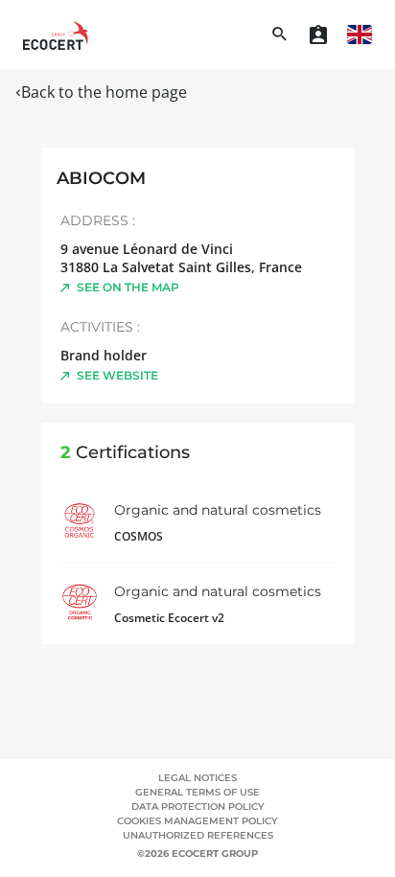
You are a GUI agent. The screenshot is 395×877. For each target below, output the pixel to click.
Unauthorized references (198, 835)
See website (117, 375)
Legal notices (197, 778)
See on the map (128, 287)
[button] (359, 34)
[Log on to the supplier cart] (318, 34)
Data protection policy (198, 806)
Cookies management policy (197, 821)
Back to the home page (104, 92)
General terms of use (197, 792)
